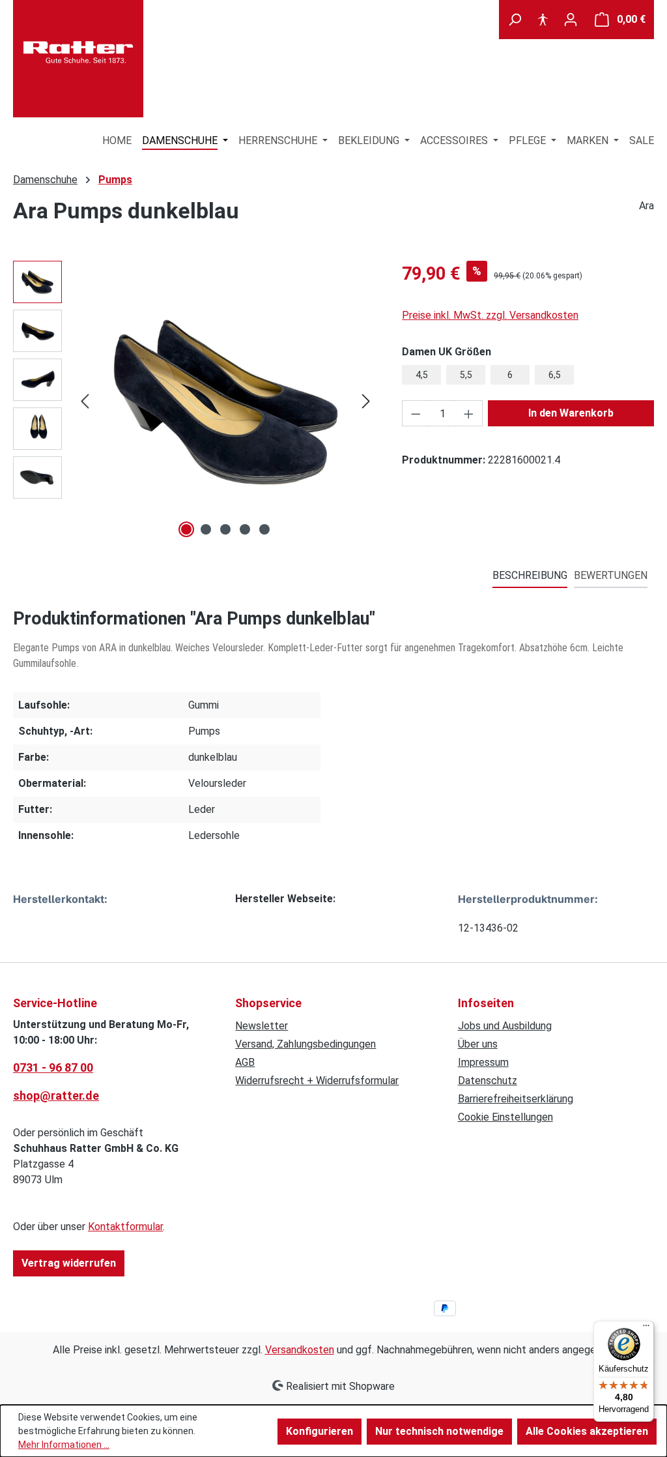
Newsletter (261, 1026)
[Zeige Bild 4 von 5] (245, 529)
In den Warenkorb (571, 413)
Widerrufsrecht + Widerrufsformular (317, 1080)
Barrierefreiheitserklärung (515, 1099)
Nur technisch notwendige (439, 1431)
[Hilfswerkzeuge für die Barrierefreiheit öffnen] (542, 19)
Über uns (478, 1044)
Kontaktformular (125, 1226)
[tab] (529, 576)
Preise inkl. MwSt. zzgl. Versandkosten (490, 315)
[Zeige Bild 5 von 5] (264, 529)
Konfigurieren (319, 1431)
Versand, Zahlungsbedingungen (305, 1044)
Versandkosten (299, 1350)
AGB (245, 1062)
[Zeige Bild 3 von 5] (225, 529)
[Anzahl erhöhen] (469, 413)
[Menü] (646, 1328)
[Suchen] (514, 19)
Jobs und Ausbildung (505, 1026)
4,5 (422, 375)
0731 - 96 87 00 (53, 1067)
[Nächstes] (366, 401)
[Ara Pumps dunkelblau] (225, 401)
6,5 (554, 375)
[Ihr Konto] (570, 19)
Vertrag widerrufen (68, 1263)
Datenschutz (487, 1080)
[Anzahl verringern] (415, 413)
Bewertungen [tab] (610, 575)
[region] (194, 401)
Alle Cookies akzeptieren (587, 1431)
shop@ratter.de (56, 1095)
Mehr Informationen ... (63, 1444)
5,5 (466, 375)
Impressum (483, 1062)
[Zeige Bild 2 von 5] (206, 529)
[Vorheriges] (84, 401)
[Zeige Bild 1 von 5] (186, 529)
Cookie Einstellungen (505, 1117)
